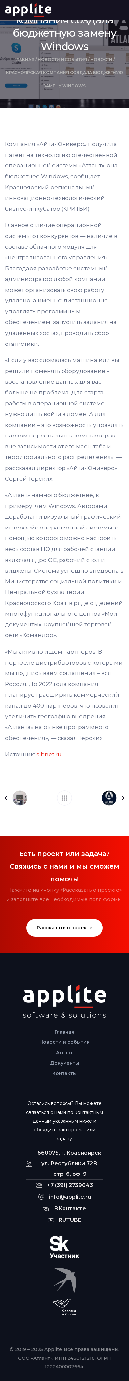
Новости (101, 59)
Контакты (64, 1073)
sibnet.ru (49, 754)
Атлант (64, 1053)
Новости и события (62, 59)
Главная (24, 59)
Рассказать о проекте (65, 927)
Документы (64, 1063)
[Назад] (64, 798)
